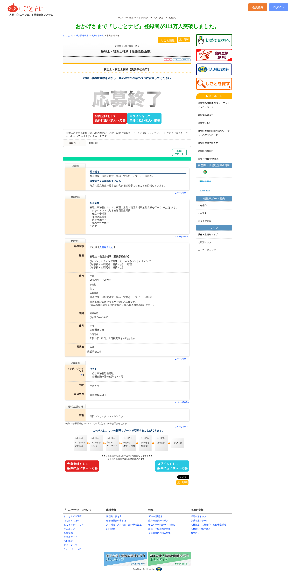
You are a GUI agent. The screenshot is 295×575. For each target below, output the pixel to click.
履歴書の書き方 (205, 115)
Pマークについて (72, 549)
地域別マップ (204, 242)
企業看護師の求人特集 (159, 533)
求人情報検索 (82, 35)
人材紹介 (202, 205)
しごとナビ (68, 35)
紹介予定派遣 (204, 221)
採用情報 (68, 541)
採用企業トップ (198, 516)
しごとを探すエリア (74, 524)
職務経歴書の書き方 (208, 143)
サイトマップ (70, 545)
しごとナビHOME (73, 516)
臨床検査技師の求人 (158, 520)
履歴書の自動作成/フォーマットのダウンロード (214, 105)
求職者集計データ (199, 520)
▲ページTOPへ (182, 193)
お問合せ (110, 528)
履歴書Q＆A (204, 123)
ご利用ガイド (70, 537)
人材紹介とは (106, 247)
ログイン (278, 7)
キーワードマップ (207, 250)
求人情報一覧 (97, 35)
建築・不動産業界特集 (159, 528)
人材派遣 (202, 213)
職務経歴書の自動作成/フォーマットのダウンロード (214, 133)
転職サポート (70, 533)
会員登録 (257, 7)
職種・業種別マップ (208, 234)
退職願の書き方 (205, 151)
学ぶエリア (69, 528)
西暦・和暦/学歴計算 (208, 158)
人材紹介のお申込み (201, 528)
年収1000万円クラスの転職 (161, 524)
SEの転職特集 (155, 516)
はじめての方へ (71, 520)
